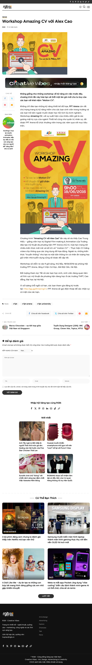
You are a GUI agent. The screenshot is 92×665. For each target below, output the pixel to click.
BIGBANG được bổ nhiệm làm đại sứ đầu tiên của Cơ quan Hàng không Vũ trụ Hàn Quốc (59, 478)
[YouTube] (83, 2)
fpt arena (27, 304)
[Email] (12, 105)
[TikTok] (86, 2)
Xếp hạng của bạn (10, 351)
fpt (15, 304)
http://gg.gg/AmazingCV (35, 289)
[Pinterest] (75, 2)
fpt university (44, 304)
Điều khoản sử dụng (54, 662)
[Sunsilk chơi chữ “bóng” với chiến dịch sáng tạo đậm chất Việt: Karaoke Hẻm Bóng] (32, 463)
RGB (3, 27)
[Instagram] (78, 2)
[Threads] (88, 2)
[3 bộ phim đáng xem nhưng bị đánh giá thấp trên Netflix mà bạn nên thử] (23, 518)
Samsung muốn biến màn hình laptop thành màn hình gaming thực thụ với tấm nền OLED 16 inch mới (67, 540)
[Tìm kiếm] (84, 7)
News (4, 17)
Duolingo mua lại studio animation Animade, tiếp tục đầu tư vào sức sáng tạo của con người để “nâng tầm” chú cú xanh (8, 140)
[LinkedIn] (80, 2)
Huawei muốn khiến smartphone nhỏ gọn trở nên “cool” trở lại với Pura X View (59, 445)
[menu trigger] (88, 7)
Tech (51, 532)
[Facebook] (70, 2)
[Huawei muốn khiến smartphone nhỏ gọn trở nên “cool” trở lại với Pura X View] (60, 431)
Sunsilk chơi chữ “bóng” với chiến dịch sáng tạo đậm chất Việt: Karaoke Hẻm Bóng (31, 478)
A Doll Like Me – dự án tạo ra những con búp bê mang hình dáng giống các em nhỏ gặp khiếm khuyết (23, 585)
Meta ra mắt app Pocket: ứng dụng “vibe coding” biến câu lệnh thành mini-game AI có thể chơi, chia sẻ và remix (68, 585)
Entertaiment (10, 532)
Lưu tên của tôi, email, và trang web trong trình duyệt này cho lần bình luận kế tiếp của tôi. (38, 387)
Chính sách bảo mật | (38, 662)
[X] (73, 2)
